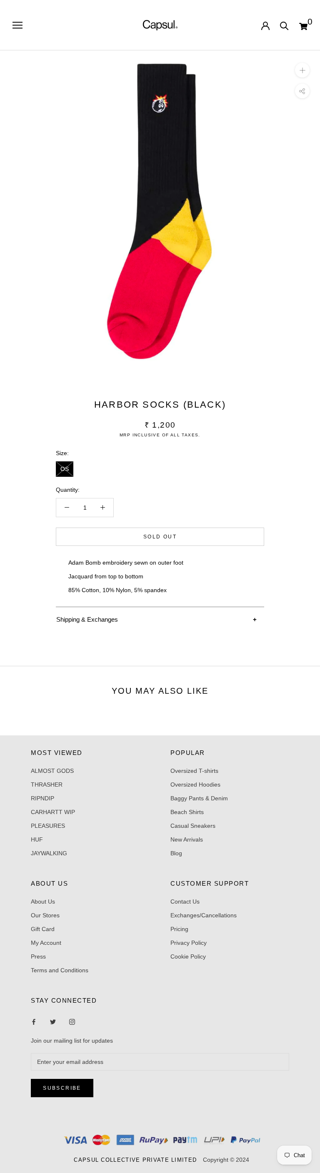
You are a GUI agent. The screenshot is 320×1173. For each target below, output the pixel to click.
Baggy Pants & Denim (199, 798)
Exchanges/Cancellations (203, 915)
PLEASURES (48, 825)
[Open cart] (303, 25)
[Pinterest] (72, 1021)
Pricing (179, 929)
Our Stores (45, 915)
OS (64, 469)
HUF (37, 839)
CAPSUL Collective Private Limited (137, 1160)
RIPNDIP (42, 798)
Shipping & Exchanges (87, 619)
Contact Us (185, 901)
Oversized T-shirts (194, 770)
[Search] (284, 25)
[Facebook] (34, 1021)
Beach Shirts (187, 812)
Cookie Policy (188, 956)
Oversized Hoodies (195, 784)
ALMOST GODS (52, 770)
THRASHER (46, 784)
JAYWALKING (49, 853)
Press (38, 956)
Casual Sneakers (192, 825)
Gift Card (43, 929)
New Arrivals (186, 839)
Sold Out (160, 537)
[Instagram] (53, 1021)
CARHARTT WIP (53, 812)
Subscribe (62, 1088)
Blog (176, 853)
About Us (43, 901)
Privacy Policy (188, 942)
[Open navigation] (17, 25)
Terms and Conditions (59, 970)
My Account (46, 942)
